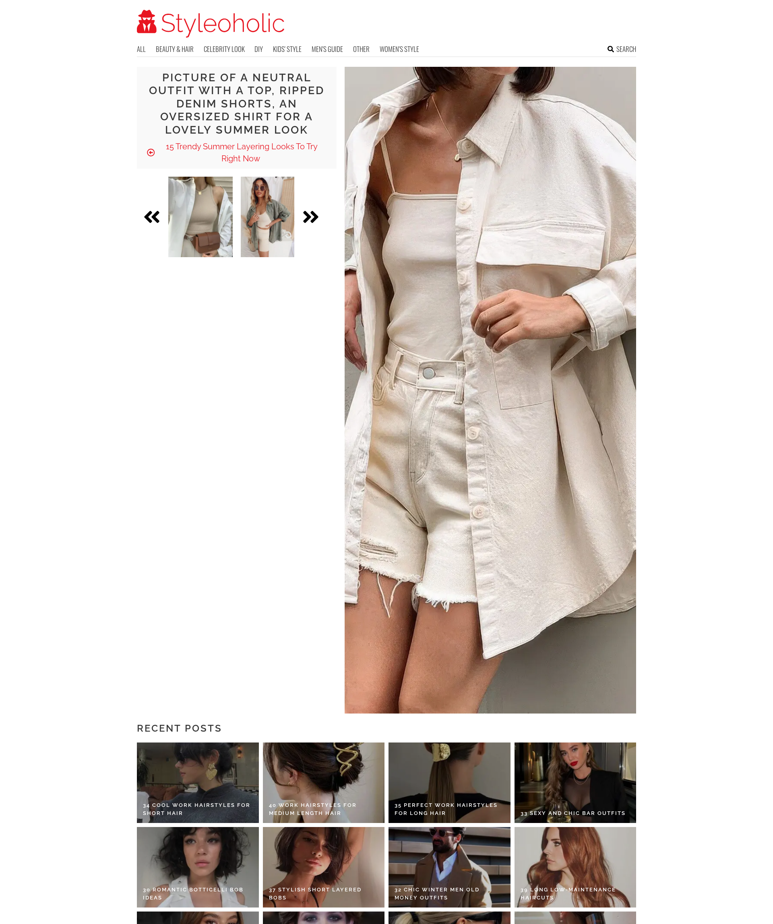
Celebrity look (224, 49)
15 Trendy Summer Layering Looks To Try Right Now (241, 152)
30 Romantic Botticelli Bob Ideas (193, 894)
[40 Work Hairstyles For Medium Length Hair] (324, 782)
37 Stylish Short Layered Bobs (315, 894)
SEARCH (626, 49)
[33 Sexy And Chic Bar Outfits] (576, 782)
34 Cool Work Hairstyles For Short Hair (196, 809)
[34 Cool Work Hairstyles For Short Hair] (198, 782)
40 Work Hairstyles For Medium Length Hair (313, 809)
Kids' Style (287, 49)
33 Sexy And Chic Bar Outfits (573, 813)
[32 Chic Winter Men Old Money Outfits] (450, 867)
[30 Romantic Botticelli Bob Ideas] (198, 867)
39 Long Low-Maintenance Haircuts (568, 894)
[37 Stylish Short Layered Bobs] (324, 867)
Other (361, 49)
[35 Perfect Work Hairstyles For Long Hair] (450, 782)
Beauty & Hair (175, 49)
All (141, 49)
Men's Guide (327, 49)
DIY (258, 49)
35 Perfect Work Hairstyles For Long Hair (446, 809)
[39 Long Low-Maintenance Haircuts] (576, 867)
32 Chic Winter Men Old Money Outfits (437, 894)
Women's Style (399, 49)
